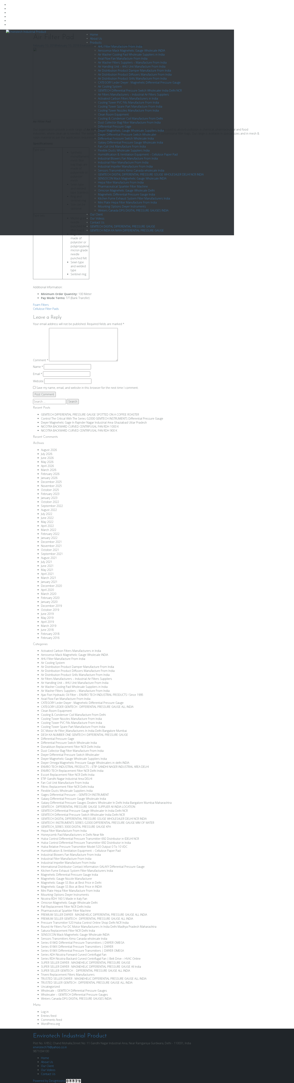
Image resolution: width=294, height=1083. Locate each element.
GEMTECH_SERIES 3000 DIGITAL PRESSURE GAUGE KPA (76, 827)
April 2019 (47, 622)
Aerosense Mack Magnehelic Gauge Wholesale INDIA (131, 50)
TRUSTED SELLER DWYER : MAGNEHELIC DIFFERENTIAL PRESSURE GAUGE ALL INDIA (93, 978)
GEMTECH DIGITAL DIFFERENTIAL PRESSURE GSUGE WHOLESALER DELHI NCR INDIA (151, 174)
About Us (96, 38)
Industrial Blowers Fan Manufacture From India (128, 158)
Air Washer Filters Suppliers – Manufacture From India (132, 62)
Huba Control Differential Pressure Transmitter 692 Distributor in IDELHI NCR (90, 839)
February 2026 (50, 474)
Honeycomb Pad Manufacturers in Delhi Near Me (72, 835)
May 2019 (47, 618)
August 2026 (49, 450)
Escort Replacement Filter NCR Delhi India (67, 775)
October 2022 (50, 502)
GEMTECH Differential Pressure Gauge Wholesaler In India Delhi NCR (84, 811)
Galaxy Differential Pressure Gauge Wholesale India (130, 142)
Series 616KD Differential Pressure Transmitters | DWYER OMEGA (82, 942)
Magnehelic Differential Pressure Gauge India (126, 194)
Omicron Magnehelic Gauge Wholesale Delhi (126, 190)
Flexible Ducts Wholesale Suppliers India (124, 150)
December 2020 (51, 586)
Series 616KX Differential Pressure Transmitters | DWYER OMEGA (82, 950)
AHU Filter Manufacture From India (120, 46)
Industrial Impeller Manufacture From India (125, 166)
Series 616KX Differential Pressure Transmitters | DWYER (77, 946)
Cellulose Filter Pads (46, 309)
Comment (40, 360)
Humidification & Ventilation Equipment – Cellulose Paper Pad (138, 154)
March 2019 (48, 626)
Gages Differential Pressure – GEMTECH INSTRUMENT (75, 795)
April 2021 (47, 574)
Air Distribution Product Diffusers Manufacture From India (135, 74)
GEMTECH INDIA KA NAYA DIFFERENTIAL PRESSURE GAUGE (127, 230)
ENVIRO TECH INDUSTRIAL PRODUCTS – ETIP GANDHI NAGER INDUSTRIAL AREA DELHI (95, 767)
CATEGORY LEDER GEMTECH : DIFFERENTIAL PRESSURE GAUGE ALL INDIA (87, 707)
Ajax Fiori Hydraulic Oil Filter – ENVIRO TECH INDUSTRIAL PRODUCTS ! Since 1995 (92, 695)
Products (96, 42)
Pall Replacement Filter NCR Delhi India (66, 906)
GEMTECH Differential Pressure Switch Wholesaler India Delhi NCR (140, 90)
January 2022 (49, 538)
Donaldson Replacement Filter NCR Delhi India (70, 747)
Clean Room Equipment (113, 114)
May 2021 (47, 570)
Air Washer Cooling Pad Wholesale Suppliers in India (131, 54)
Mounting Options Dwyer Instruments (122, 206)
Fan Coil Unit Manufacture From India (122, 146)
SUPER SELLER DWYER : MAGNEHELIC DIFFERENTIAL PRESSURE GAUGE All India (91, 966)
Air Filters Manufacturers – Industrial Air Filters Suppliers (133, 94)
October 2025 (50, 490)
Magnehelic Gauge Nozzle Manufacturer (66, 879)
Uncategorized (50, 986)
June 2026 (47, 458)
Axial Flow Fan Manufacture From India (122, 58)
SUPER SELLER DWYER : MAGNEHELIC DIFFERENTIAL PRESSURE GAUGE (85, 962)
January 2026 (49, 478)
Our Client (96, 214)
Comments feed (51, 1020)
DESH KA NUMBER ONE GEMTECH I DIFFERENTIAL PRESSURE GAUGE (84, 735)
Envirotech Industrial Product (70, 1036)
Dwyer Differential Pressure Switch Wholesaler (127, 134)
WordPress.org (50, 1024)
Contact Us (97, 222)
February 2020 (50, 598)
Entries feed (48, 1016)
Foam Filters (41, 305)
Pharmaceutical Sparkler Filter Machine (123, 186)
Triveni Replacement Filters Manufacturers (68, 974)
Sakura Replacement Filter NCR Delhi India (68, 930)
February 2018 (50, 634)
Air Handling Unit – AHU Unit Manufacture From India (131, 66)
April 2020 (47, 590)
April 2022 (47, 526)
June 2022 (47, 518)
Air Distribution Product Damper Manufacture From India (134, 70)
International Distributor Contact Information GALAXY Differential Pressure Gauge (93, 867)
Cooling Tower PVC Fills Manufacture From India (128, 102)
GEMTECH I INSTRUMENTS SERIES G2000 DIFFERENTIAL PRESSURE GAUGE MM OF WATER (97, 823)
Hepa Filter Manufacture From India (121, 182)
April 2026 (47, 466)
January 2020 (49, 602)
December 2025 (51, 482)
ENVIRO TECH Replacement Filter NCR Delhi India (72, 771)
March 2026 (48, 470)
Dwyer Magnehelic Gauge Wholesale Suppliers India (131, 130)
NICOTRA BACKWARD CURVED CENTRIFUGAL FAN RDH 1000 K (80, 426)
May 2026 (47, 462)
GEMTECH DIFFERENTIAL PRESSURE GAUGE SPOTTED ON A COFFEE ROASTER (90, 414)
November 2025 (51, 486)
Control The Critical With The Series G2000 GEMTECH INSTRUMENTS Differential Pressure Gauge (102, 418)
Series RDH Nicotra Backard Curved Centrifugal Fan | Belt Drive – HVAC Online (91, 958)
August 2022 (49, 510)
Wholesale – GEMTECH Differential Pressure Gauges (74, 990)
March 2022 (48, 530)
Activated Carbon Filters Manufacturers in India (128, 98)
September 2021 (52, 554)
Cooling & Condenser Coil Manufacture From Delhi (130, 118)
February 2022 (50, 534)
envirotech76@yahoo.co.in (50, 1047)
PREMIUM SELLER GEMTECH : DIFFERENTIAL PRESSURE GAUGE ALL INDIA (87, 918)
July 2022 (46, 514)
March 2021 (48, 578)
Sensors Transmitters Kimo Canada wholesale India (131, 170)
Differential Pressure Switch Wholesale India (126, 138)
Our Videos (97, 218)
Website (38, 381)
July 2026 (46, 454)
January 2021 (49, 582)
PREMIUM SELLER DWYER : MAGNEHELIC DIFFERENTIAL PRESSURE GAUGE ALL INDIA (94, 914)
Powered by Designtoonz (49, 1081)
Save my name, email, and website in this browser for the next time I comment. (87, 388)
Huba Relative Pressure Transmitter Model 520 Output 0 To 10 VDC (84, 847)
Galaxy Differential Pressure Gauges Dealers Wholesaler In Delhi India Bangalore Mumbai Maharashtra (106, 803)
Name (38, 367)
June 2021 (47, 566)
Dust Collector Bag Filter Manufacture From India (129, 122)
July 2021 (46, 562)
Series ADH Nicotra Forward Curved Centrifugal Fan (73, 954)
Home (94, 34)
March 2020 (48, 594)
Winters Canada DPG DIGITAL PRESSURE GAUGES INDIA (133, 210)
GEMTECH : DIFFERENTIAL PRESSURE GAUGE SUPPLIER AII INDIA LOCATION (88, 807)
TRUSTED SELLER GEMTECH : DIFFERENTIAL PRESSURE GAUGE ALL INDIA (86, 982)
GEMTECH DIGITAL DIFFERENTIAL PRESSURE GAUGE (122, 226)
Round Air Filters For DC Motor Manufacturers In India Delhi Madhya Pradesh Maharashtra (98, 926)
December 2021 (51, 542)
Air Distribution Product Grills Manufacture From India (132, 78)
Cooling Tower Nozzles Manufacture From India (128, 110)
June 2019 (47, 614)
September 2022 (52, 506)
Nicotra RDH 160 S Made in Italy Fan (64, 899)
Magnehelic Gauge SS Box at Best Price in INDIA (71, 887)
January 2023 (49, 498)
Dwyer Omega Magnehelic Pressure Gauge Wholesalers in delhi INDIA (85, 763)
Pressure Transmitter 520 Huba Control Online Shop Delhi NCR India (85, 922)
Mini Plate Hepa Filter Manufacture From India (127, 202)
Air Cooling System (110, 86)
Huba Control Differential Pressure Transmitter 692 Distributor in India (86, 843)
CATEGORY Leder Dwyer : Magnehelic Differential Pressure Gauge (139, 82)
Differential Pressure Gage (114, 126)
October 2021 (50, 550)
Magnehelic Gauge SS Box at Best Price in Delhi (71, 883)
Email (37, 374)
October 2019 (50, 610)
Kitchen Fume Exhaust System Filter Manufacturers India (134, 198)
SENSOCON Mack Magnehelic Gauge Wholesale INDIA (132, 178)
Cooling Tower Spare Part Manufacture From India (130, 106)
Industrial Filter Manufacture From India (123, 162)
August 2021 (49, 558)
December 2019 (51, 606)
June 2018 (47, 630)
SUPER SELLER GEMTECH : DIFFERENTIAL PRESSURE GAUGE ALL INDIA (85, 970)
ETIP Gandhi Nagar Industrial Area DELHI (66, 779)
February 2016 (50, 638)
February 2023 (50, 494)
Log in (45, 1012)
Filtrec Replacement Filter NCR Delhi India (67, 787)
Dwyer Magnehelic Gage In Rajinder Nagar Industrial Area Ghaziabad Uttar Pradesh (94, 422)
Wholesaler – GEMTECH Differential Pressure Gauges (74, 994)
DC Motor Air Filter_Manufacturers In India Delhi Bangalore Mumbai (84, 731)
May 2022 (47, 522)
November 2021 (51, 546)
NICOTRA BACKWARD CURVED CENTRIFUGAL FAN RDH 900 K (79, 430)
